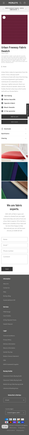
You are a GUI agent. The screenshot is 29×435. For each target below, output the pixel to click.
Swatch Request (8, 324)
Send (7, 269)
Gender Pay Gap (7, 352)
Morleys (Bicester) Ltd (10, 425)
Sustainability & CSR (9, 300)
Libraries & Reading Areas (10, 388)
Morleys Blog (7, 296)
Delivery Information (9, 344)
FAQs (4, 292)
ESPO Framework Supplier (11, 364)
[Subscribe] (24, 400)
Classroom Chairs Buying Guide (12, 376)
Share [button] (4, 66)
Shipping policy (20, 430)
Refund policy (13, 427)
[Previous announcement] (3, 9)
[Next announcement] (26, 9)
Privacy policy (21, 427)
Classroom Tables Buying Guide (12, 380)
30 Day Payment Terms (9, 320)
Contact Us (6, 288)
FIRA (4, 360)
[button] (4, 3)
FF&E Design (7, 312)
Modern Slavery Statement (11, 356)
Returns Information (9, 348)
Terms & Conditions (9, 336)
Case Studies (7, 316)
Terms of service (11, 430)
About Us (6, 284)
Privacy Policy (7, 340)
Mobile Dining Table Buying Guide (13, 384)
